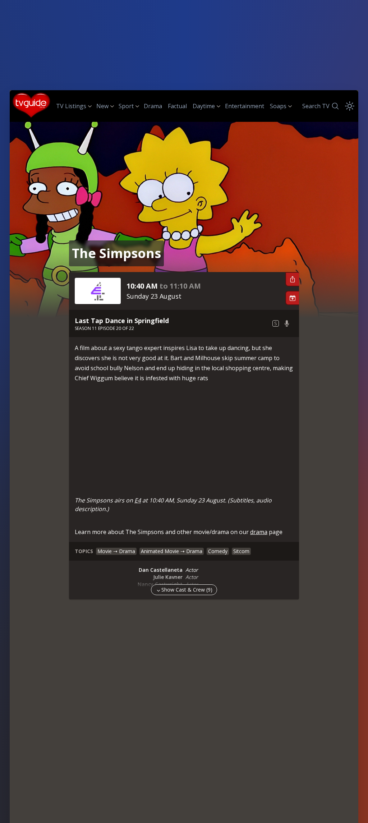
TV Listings (71, 106)
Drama (153, 106)
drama (258, 532)
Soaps (278, 106)
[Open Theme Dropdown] (349, 106)
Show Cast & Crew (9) (186, 589)
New (102, 106)
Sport (126, 106)
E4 (137, 500)
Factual (177, 106)
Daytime (204, 106)
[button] (292, 279)
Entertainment (244, 106)
